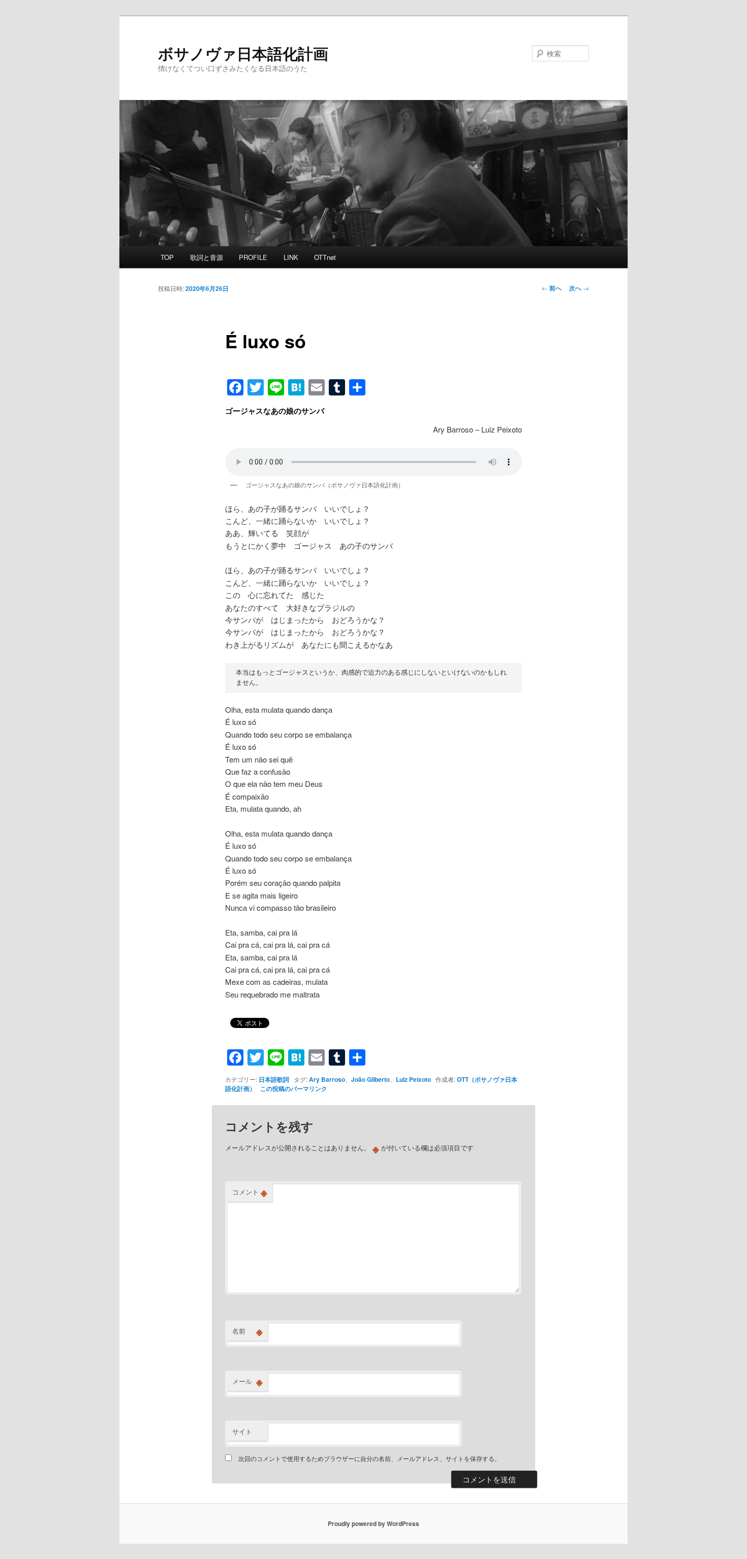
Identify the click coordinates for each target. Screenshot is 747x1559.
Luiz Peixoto (413, 1079)
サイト (242, 1431)
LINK (291, 257)
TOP (167, 257)
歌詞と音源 (206, 257)
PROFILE (253, 257)
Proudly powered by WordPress (373, 1523)
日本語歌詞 (274, 1079)
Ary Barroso (327, 1079)
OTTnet (325, 257)
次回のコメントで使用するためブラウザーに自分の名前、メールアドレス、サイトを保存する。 (369, 1458)
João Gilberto (370, 1079)
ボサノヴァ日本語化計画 (243, 53)
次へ (579, 287)
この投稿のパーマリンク (293, 1088)
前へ (552, 287)
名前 (247, 1331)
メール (247, 1381)
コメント (249, 1192)
